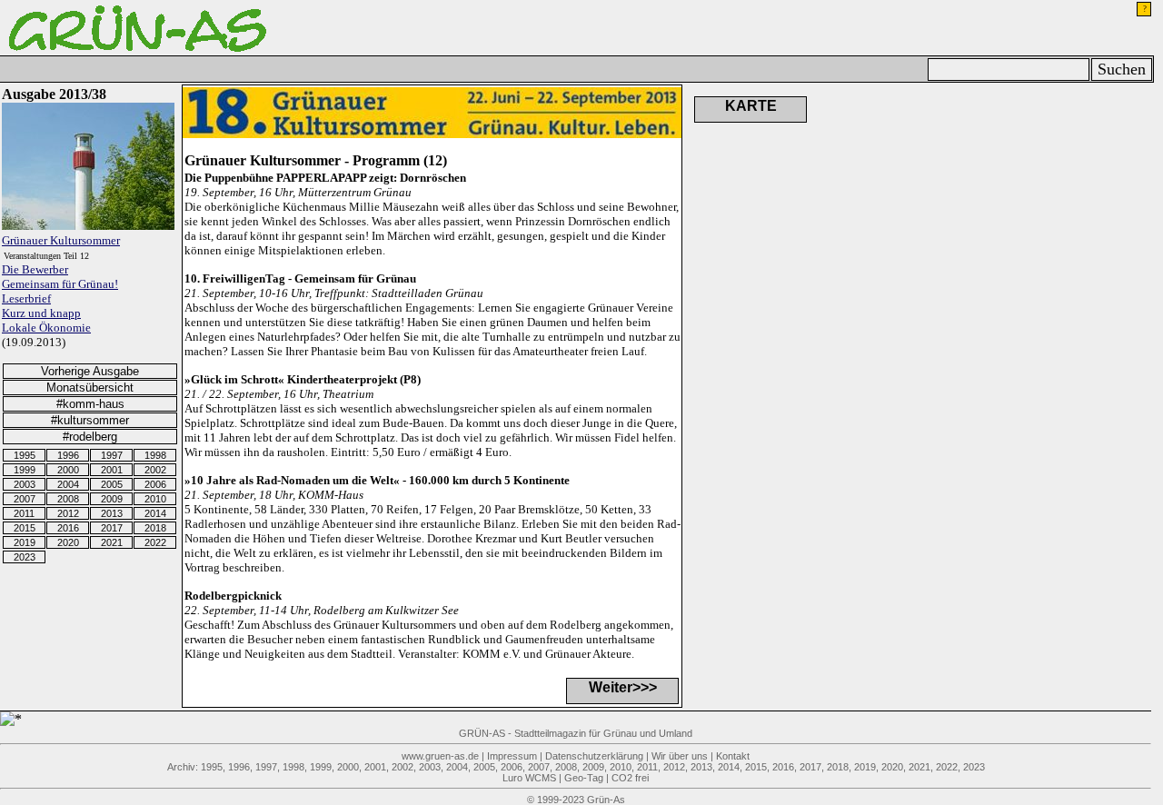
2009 (112, 498)
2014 (155, 513)
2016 (68, 527)
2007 (24, 498)
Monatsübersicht (90, 387)
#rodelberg (90, 436)
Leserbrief (26, 298)
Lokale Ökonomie (46, 327)
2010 (155, 498)
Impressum (512, 755)
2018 (155, 527)
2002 (155, 469)
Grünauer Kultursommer (61, 240)
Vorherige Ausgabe (90, 371)
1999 (24, 469)
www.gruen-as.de (440, 755)
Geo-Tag (583, 777)
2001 (112, 469)
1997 (112, 455)
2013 (112, 513)
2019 (24, 542)
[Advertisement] (1018, 175)
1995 (24, 455)
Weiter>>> (623, 687)
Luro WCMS (529, 777)
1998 (155, 455)
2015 (24, 527)
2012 (68, 513)
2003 (24, 484)
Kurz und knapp (41, 313)
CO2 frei (630, 777)
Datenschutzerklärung (594, 755)
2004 (68, 484)
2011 (24, 513)
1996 (68, 455)
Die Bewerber (35, 269)
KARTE (751, 106)
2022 (155, 542)
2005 (112, 484)
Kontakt (733, 755)
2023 (24, 557)
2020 (68, 542)
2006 (155, 484)
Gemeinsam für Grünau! (60, 284)
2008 (68, 498)
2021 (112, 542)
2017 (112, 527)
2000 (68, 469)
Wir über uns (679, 755)
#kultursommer (90, 420)
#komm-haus (90, 404)
